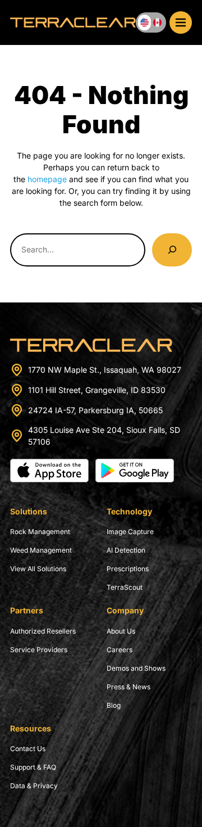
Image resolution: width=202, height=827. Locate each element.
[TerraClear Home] (73, 22)
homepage (47, 179)
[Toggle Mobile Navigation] (180, 22)
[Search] (172, 249)
